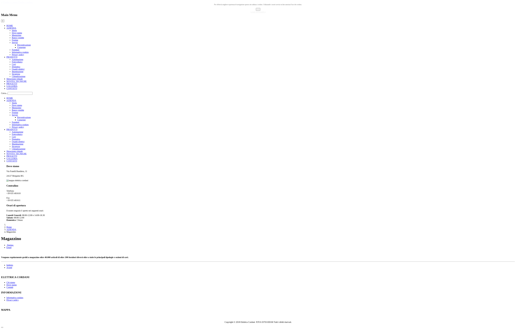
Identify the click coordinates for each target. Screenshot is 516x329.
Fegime (15, 40)
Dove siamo (17, 33)
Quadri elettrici (18, 69)
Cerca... (4, 93)
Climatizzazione (18, 76)
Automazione (17, 59)
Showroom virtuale (14, 79)
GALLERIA (11, 86)
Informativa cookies (20, 52)
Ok (258, 9)
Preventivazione (24, 45)
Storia (14, 30)
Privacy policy (18, 54)
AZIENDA (11, 28)
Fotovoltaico (17, 62)
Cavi (14, 64)
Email (8, 247)
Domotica (16, 67)
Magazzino (16, 35)
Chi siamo (10, 282)
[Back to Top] (2, 327)
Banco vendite (18, 38)
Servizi (15, 42)
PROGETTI (11, 84)
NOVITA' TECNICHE (16, 81)
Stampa (10, 245)
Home (9, 227)
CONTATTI (11, 88)
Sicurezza (16, 74)
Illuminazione (17, 71)
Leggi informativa (258, 12)
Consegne (21, 47)
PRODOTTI (11, 57)
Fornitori (15, 50)
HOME (9, 25)
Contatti (9, 287)
